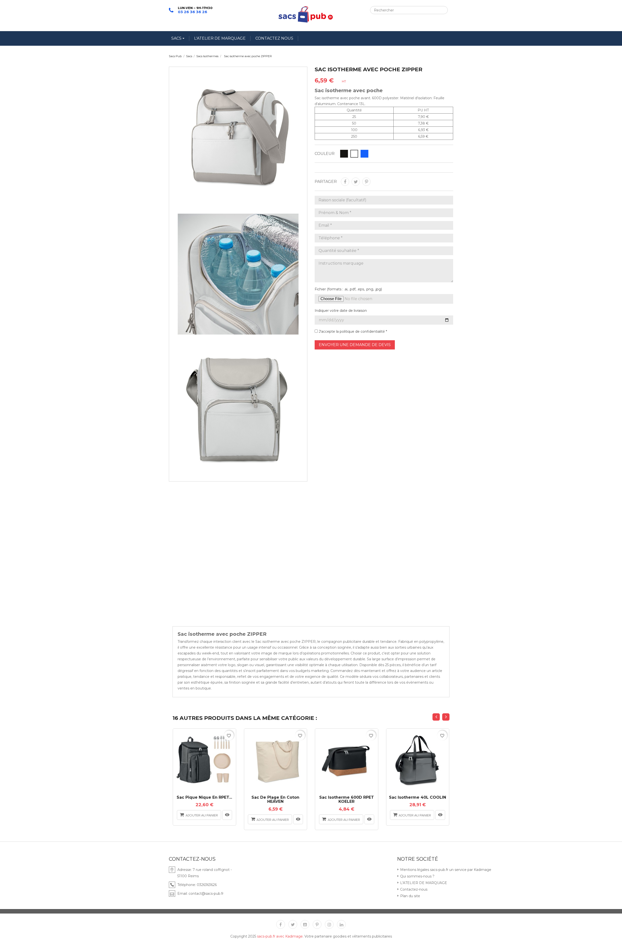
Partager (345, 182)
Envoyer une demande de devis (355, 344)
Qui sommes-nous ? (416, 876)
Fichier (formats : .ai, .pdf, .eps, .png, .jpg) (348, 289)
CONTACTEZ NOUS (274, 38)
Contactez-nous (413, 889)
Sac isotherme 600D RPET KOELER (346, 799)
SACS (176, 38)
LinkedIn (341, 924)
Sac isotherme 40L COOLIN (417, 797)
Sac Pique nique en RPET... (204, 797)
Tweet (356, 182)
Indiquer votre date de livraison (341, 310)
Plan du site (409, 896)
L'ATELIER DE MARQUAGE (220, 38)
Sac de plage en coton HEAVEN (275, 799)
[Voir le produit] (227, 815)
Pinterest (366, 182)
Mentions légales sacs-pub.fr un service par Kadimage (445, 870)
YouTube (305, 924)
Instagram (329, 924)
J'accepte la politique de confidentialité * (352, 331)
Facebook (280, 924)
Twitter (292, 924)
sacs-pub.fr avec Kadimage (280, 936)
